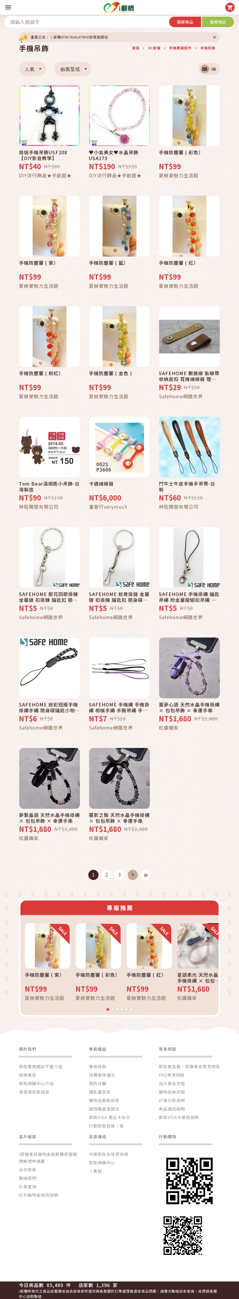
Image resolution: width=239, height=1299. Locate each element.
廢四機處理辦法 (104, 1109)
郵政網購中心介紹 (36, 1083)
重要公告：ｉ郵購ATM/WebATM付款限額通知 (69, 36)
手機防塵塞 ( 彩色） (181, 152)
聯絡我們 (27, 1178)
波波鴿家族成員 (34, 1092)
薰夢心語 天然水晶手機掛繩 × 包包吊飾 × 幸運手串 (189, 707)
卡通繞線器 (101, 484)
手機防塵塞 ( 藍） (109, 263)
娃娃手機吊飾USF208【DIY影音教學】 (43, 155)
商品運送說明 (172, 1109)
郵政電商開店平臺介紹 (41, 1066)
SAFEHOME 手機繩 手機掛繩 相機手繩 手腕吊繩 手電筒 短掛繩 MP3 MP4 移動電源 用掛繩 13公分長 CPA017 (119, 707)
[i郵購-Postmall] (119, 7)
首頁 (136, 47)
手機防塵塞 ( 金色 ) (110, 373)
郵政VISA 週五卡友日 (109, 1117)
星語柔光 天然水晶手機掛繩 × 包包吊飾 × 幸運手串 (198, 977)
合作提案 (27, 1169)
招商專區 (27, 1075)
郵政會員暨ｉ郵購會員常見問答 (189, 1066)
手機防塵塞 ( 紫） (39, 263)
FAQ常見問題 (172, 1075)
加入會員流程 (172, 1083)
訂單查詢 (27, 1186)
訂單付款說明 (172, 1100)
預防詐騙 (97, 1083)
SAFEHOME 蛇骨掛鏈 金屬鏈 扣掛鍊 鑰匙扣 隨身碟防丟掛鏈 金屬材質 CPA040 (119, 597)
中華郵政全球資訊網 (108, 1154)
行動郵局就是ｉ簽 (106, 1126)
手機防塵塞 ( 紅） (178, 263)
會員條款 (97, 1066)
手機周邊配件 (180, 47)
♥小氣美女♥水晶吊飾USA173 (113, 155)
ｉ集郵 (95, 1171)
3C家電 (154, 47)
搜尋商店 (218, 22)
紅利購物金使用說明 (38, 1195)
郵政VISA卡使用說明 (179, 1117)
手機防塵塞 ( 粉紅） (41, 373)
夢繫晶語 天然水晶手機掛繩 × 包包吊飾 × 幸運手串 (49, 818)
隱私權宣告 (100, 1092)
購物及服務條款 (104, 1100)
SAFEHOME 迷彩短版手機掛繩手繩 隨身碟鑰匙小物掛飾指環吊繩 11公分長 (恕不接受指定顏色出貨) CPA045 (49, 707)
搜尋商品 (185, 22)
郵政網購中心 (102, 1162)
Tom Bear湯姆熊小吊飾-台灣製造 (49, 486)
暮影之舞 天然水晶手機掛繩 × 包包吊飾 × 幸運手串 (119, 818)
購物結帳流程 (172, 1092)
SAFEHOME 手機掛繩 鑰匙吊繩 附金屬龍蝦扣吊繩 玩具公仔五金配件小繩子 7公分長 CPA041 (189, 597)
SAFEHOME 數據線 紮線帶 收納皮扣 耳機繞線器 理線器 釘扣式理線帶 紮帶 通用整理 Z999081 (189, 376)
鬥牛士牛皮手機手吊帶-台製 (187, 486)
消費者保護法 (102, 1075)
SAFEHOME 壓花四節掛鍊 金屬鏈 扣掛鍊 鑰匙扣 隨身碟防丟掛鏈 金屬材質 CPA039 (48, 597)
